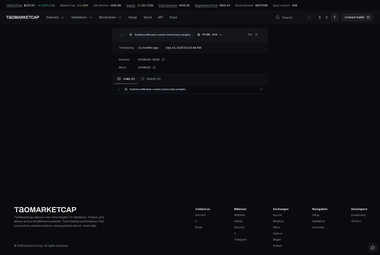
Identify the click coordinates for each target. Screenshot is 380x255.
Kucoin (277, 215)
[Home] (101, 209)
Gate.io (277, 233)
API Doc (356, 221)
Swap (316, 215)
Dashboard (358, 215)
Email (198, 227)
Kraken (277, 245)
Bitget (277, 239)
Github (238, 221)
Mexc (276, 227)
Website (239, 215)
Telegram (240, 239)
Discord (200, 215)
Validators (318, 221)
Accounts (318, 227)
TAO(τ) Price (14, 5)
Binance (278, 221)
